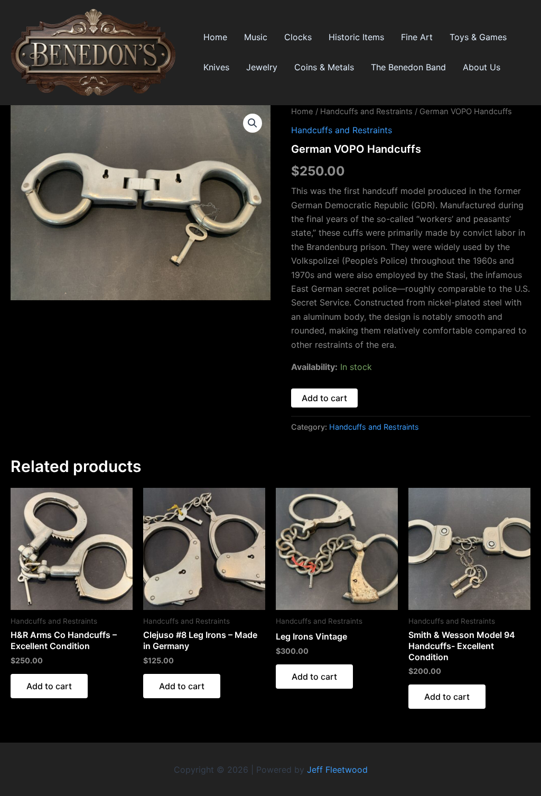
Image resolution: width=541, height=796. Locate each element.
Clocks (298, 37)
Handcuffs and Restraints (366, 111)
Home (215, 37)
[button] (252, 123)
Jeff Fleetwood (337, 769)
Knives (216, 67)
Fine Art (417, 37)
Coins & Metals (324, 67)
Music (255, 37)
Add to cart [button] (49, 686)
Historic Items (356, 37)
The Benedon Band (408, 67)
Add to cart (324, 398)
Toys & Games (478, 37)
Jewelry (261, 67)
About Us (481, 67)
